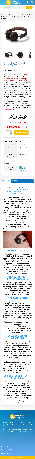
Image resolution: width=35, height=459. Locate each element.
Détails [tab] (14, 181)
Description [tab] (6, 181)
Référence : (8, 71)
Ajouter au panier (21, 132)
